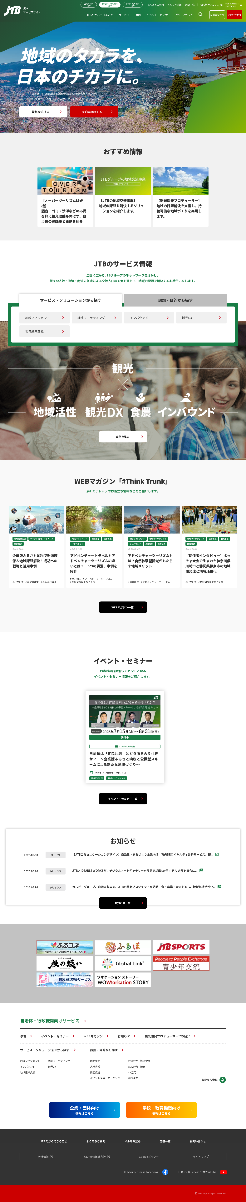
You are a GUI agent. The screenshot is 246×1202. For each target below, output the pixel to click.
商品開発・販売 (136, 1066)
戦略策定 (95, 1061)
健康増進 (133, 1078)
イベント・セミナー (55, 1036)
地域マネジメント (37, 317)
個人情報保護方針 (95, 1156)
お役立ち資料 (217, 14)
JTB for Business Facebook (141, 1172)
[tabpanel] (65, 197)
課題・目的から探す (104, 1050)
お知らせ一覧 (123, 903)
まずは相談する (91, 112)
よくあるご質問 (95, 1141)
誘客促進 (95, 1072)
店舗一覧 (165, 1141)
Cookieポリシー (149, 1156)
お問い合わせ (235, 14)
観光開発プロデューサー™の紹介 (167, 1036)
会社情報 (43, 1156)
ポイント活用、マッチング (105, 1078)
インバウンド (139, 317)
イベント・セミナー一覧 (122, 799)
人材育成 (95, 1066)
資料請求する (41, 112)
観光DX (187, 317)
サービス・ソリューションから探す (45, 1050)
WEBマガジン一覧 (122, 607)
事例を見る (122, 437)
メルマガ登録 (132, 1141)
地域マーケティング (91, 317)
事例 (23, 1036)
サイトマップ (201, 1156)
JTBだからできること (53, 1141)
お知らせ (124, 1036)
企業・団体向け (88, 4)
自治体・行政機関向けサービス (49, 1020)
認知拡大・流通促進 (139, 1061)
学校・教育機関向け (132, 4)
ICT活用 (132, 1072)
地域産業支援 (34, 331)
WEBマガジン (93, 1036)
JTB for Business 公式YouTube (197, 1172)
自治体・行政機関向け (109, 4)
